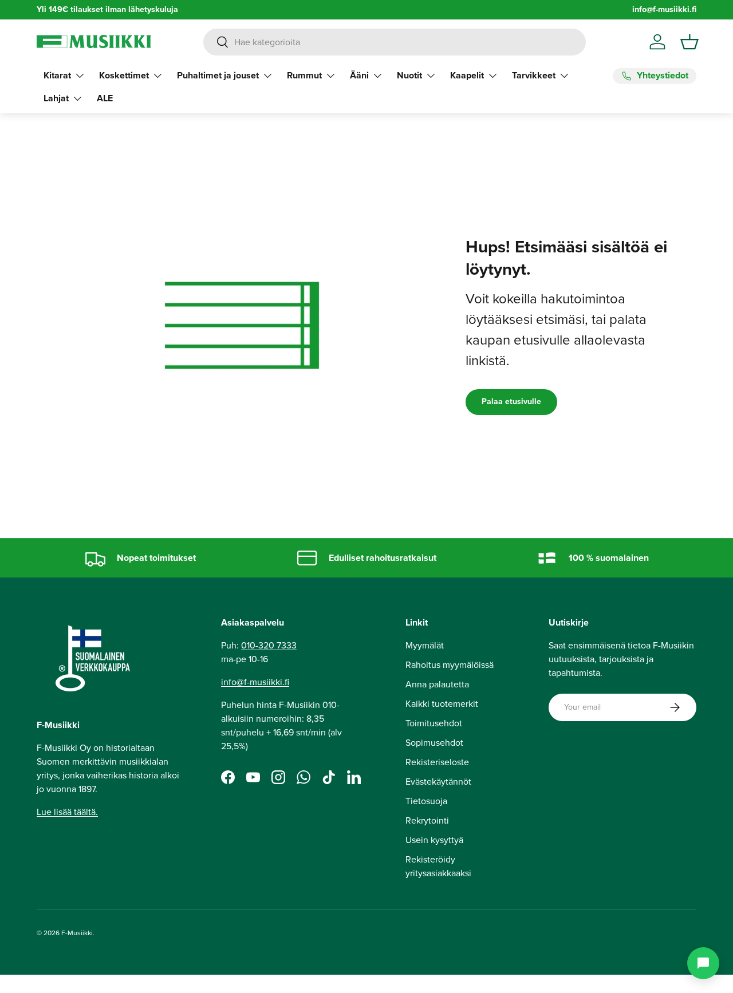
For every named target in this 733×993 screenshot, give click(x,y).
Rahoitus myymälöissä (449, 664)
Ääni (359, 75)
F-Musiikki (77, 933)
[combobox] (394, 42)
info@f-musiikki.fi (664, 9)
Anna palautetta (437, 684)
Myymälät (424, 645)
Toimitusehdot (433, 723)
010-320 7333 (269, 645)
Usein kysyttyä (434, 839)
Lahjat (56, 98)
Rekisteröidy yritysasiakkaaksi (438, 866)
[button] (689, 41)
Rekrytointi (427, 820)
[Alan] (703, 963)
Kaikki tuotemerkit (441, 703)
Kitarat (57, 75)
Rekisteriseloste (437, 762)
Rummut (304, 75)
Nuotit (409, 75)
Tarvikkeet (533, 75)
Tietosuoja (426, 801)
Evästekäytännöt (438, 781)
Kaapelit (467, 75)
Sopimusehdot (434, 742)
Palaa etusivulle (511, 401)
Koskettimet (124, 75)
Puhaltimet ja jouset (218, 75)
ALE (105, 98)
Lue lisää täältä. (67, 811)
